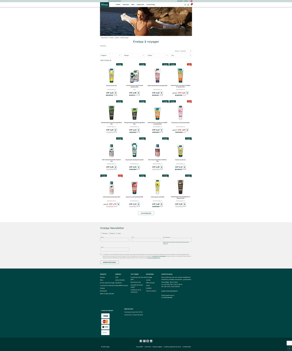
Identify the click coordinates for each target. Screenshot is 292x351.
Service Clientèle (120, 280)
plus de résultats (146, 213)
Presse (148, 285)
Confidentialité (186, 347)
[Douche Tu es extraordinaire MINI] (134, 185)
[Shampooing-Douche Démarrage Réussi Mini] (111, 110)
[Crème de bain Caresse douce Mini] (111, 185)
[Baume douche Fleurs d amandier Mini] (157, 73)
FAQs (116, 277)
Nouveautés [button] (126, 4)
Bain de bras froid (136, 282)
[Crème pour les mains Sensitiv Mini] (180, 110)
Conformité (147, 347)
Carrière (148, 280)
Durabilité (186, 1)
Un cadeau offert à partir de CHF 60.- (114, 1)
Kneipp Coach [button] (140, 4)
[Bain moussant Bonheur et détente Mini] (157, 147)
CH (190, 1)
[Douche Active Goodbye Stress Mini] (134, 147)
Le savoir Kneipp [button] (150, 4)
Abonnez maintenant (109, 262)
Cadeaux (102, 288)
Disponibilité (179, 1)
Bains (101, 280)
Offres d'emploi (150, 283)
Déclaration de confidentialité (159, 256)
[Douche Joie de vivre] (111, 73)
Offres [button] (132, 4)
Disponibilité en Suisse (121, 285)
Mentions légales (157, 347)
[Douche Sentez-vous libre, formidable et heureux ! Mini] (180, 73)
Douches (102, 277)
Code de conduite (151, 291)
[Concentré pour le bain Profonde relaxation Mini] (134, 73)
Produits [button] (118, 4)
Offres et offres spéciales (107, 293)
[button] (188, 5)
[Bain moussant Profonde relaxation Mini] (111, 147)
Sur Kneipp (149, 277)
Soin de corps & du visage (107, 283)
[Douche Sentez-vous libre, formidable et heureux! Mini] (157, 110)
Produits (111, 37)
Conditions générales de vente (172, 347)
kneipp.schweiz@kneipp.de (154, 257)
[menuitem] (118, 4)
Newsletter (118, 283)
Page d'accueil (104, 37)
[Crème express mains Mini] (157, 185)
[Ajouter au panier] (115, 92)
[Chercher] (185, 5)
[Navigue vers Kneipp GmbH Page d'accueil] (104, 4)
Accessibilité (139, 347)
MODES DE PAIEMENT (107, 310)
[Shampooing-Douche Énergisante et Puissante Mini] (180, 185)
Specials (117, 37)
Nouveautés (103, 291)
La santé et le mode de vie (107, 285)
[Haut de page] (289, 348)
